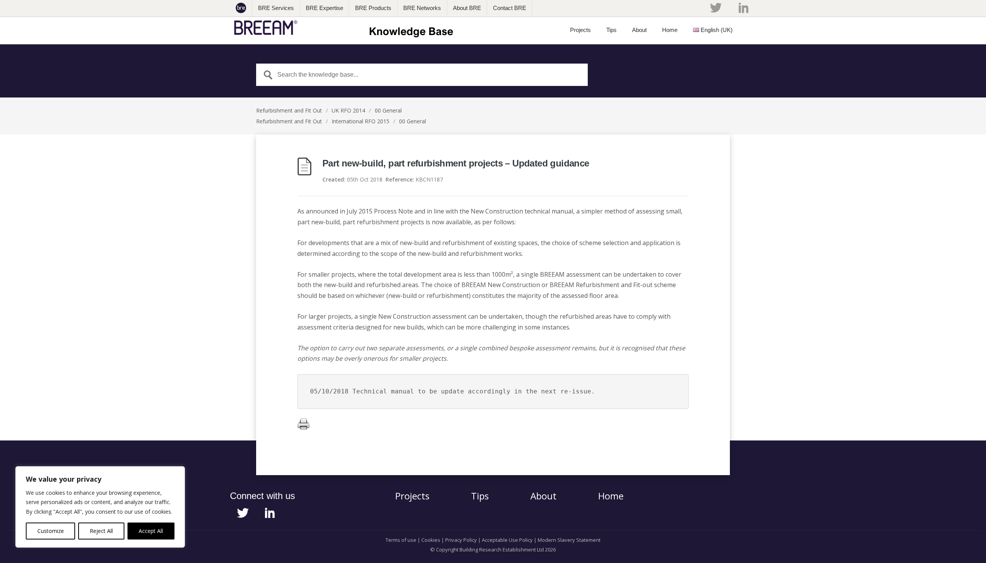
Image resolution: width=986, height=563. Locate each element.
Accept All (151, 530)
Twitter (715, 7)
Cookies (430, 539)
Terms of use (401, 539)
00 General (388, 110)
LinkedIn (743, 7)
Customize (50, 530)
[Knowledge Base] (346, 28)
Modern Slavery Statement (569, 539)
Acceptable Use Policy (507, 539)
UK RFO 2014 (348, 110)
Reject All (101, 530)
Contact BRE (509, 8)
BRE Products (373, 8)
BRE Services (276, 8)
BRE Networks (422, 8)
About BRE (467, 8)
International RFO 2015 (360, 121)
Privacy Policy (461, 539)
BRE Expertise (324, 8)
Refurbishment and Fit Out (289, 110)
